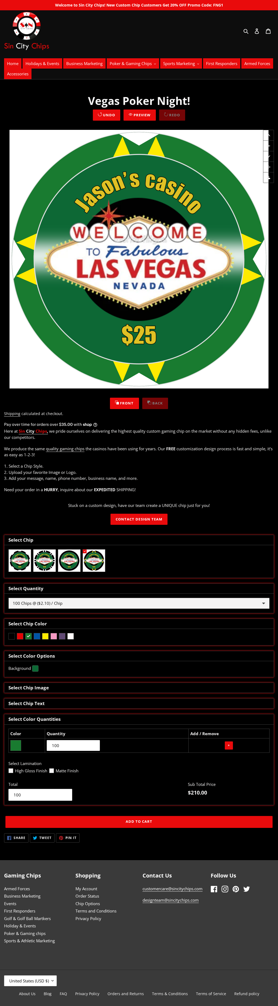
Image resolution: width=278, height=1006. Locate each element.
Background (19, 668)
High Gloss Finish (31, 770)
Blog (48, 993)
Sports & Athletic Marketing (29, 940)
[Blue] (37, 636)
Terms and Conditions (95, 911)
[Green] (28, 636)
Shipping (12, 413)
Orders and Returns (126, 993)
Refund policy (246, 993)
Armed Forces (17, 888)
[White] (70, 636)
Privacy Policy (88, 918)
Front (126, 403)
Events (10, 903)
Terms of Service (211, 993)
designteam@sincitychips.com (171, 900)
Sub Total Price (202, 784)
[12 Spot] (44, 560)
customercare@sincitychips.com (173, 888)
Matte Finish (67, 770)
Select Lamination (25, 763)
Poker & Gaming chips (25, 933)
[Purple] (62, 636)
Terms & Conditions (170, 993)
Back (157, 403)
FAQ (63, 993)
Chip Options (87, 903)
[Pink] (53, 636)
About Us (27, 993)
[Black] (11, 636)
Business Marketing (22, 896)
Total (13, 784)
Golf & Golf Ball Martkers (27, 918)
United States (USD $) (29, 980)
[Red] (20, 636)
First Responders (19, 911)
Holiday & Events (20, 925)
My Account (86, 888)
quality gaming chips (65, 448)
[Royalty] (94, 560)
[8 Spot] (19, 560)
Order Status (87, 896)
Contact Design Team (139, 519)
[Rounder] (69, 560)
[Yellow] (45, 636)
